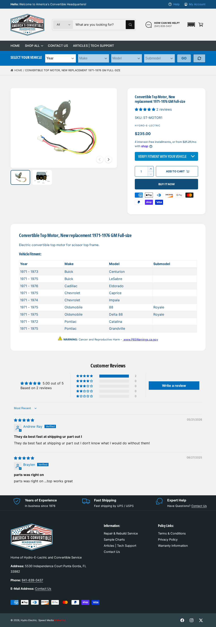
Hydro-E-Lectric (147, 125)
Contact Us (199, 506)
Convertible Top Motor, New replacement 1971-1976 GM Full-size (72, 70)
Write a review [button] (174, 385)
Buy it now (166, 184)
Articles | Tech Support (120, 546)
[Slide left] (99, 159)
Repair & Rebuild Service (121, 533)
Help (176, 4)
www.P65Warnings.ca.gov (140, 339)
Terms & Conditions (172, 533)
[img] (24, 420)
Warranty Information (173, 546)
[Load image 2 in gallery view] (42, 177)
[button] (191, 24)
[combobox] (105, 24)
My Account (197, 4)
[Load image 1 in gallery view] (20, 177)
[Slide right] (108, 159)
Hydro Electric (29, 620)
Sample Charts (114, 539)
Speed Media (51, 620)
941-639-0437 (32, 580)
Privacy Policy (168, 539)
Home (18, 70)
